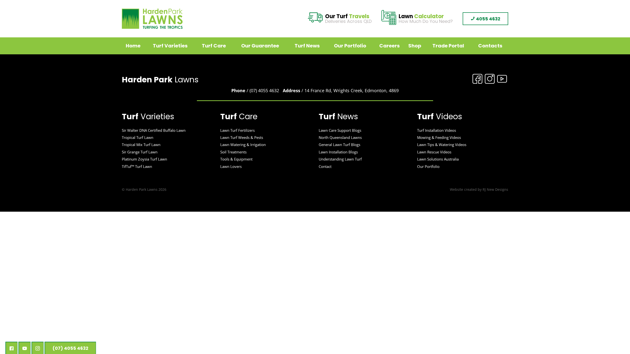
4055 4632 (487, 19)
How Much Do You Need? (426, 19)
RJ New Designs (495, 189)
